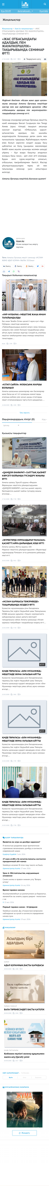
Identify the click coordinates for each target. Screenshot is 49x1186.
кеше (3, 343)
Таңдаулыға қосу (33, 59)
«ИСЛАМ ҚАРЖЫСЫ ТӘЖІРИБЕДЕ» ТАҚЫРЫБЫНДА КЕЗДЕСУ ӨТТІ (20, 603)
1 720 (14, 761)
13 (43, 308)
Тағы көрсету (25, 413)
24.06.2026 (7, 1060)
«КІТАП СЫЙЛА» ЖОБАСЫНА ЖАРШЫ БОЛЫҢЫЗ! (22, 386)
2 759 (14, 825)
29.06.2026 (7, 969)
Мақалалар (10, 927)
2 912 (14, 560)
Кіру (44, 419)
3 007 (14, 59)
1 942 (14, 694)
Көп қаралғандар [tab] (11, 1073)
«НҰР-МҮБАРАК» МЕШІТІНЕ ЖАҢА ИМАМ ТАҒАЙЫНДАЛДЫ (24, 316)
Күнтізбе (44, 11)
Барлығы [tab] (38, 1077)
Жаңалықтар (7, 28)
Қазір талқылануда (14, 838)
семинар (31, 257)
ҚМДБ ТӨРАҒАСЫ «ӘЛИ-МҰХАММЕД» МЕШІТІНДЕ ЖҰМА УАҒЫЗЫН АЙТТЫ (21, 673)
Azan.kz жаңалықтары (24, 28)
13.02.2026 (5, 694)
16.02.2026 (5, 560)
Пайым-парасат (10, 1006)
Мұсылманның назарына (17, 1087)
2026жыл (30, 260)
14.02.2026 (5, 628)
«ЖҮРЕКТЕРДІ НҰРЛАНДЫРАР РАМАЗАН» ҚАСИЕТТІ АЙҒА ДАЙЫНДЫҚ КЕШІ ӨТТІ (23, 542)
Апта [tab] (24, 1077)
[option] (24, 1109)
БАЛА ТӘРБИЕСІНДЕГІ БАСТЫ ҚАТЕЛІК (24, 1009)
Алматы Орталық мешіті (17, 257)
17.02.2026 (5, 59)
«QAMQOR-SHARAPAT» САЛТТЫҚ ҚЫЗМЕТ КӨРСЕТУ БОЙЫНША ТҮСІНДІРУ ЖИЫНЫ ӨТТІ (24, 475)
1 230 (10, 343)
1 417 (16, 1060)
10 (43, 664)
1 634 (16, 1013)
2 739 (14, 499)
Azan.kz (20, 241)
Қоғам (6, 962)
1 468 (16, 969)
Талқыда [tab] (25, 1073)
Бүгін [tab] (11, 1077)
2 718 (14, 628)
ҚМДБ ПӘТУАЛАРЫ (11, 1050)
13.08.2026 (5, 405)
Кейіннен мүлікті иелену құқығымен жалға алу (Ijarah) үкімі (24, 1055)
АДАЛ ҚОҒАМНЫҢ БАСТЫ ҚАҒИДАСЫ (24, 965)
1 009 (14, 405)
